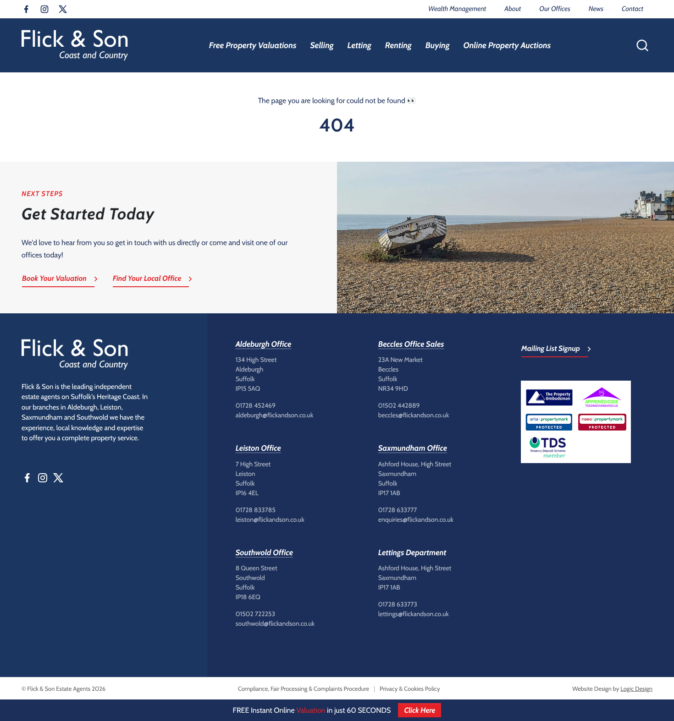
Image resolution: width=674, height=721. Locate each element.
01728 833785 (256, 510)
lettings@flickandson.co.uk (413, 614)
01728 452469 (256, 405)
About (512, 9)
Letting (359, 45)
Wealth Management (457, 9)
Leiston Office (258, 448)
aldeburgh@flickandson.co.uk (275, 415)
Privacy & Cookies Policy (410, 689)
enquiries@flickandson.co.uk (415, 519)
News (596, 9)
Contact (632, 9)
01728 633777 (397, 510)
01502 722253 (255, 614)
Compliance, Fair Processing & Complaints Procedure (303, 689)
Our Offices (554, 9)
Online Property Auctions (507, 45)
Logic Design (636, 689)
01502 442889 (399, 405)
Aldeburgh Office (264, 344)
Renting (398, 45)
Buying (437, 45)
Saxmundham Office (412, 448)
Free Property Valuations (253, 45)
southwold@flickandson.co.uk (275, 623)
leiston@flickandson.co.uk (270, 519)
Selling (321, 45)
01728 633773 (397, 604)
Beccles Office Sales (411, 344)
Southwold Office (264, 552)
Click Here (419, 710)
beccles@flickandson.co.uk (413, 415)
